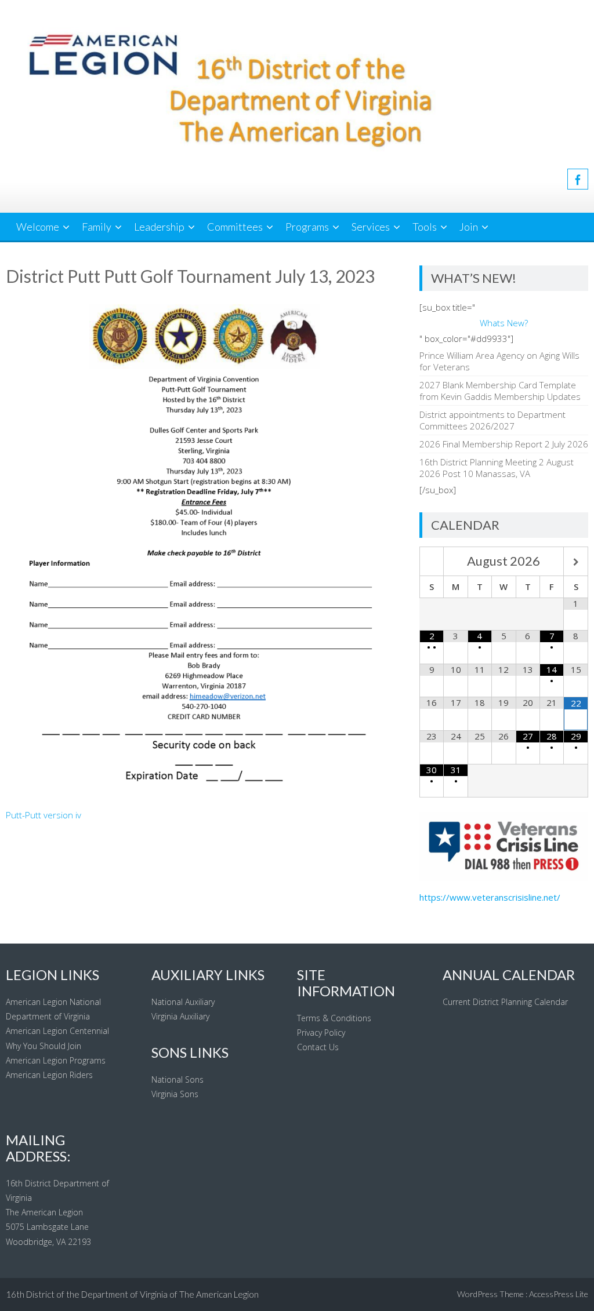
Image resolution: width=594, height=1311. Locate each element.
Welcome (37, 226)
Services (371, 226)
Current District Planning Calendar (505, 1001)
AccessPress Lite (558, 1294)
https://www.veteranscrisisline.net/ (489, 897)
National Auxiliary (183, 1001)
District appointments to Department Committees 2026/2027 (492, 420)
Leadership (159, 226)
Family (96, 226)
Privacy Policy (321, 1032)
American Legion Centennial (57, 1030)
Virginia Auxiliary (180, 1016)
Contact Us (318, 1047)
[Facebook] (577, 179)
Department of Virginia (48, 1016)
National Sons (177, 1079)
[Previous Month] (431, 562)
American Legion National (53, 1001)
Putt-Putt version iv (43, 815)
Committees (235, 226)
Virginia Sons (174, 1093)
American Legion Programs (56, 1060)
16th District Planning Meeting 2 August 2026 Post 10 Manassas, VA (496, 467)
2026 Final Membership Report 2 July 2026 (503, 444)
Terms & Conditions (334, 1018)
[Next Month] (576, 562)
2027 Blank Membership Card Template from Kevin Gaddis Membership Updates (500, 390)
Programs (307, 226)
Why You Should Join (43, 1045)
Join (468, 226)
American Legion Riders (49, 1074)
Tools (424, 226)
